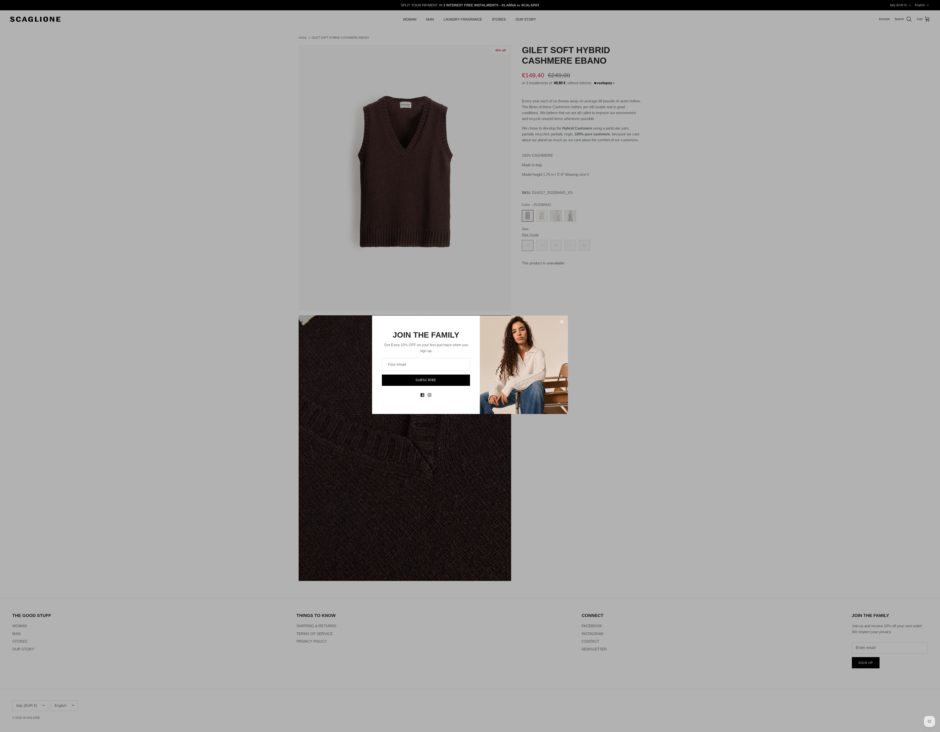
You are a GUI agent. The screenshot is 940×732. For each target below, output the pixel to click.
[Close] (561, 321)
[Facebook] (422, 395)
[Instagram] (429, 395)
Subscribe (425, 380)
